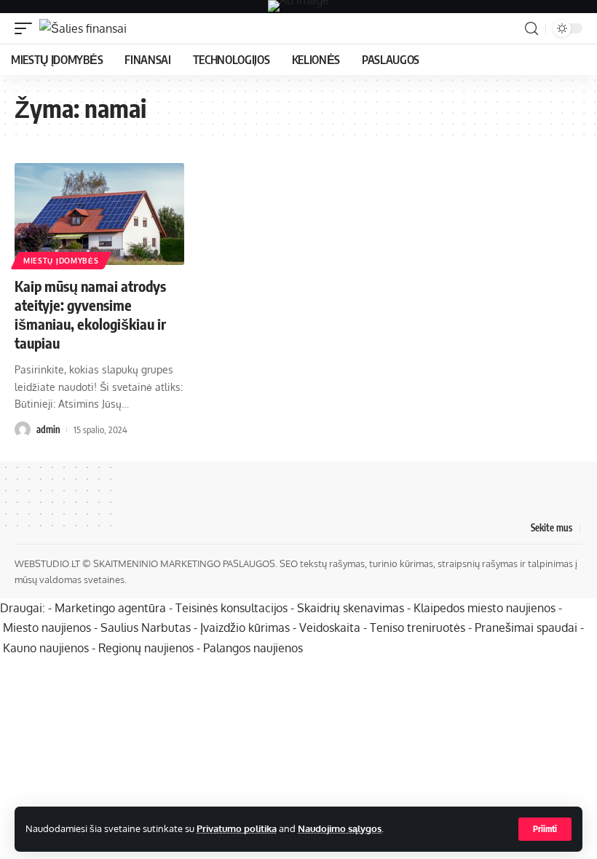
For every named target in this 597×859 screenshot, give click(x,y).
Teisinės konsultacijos (231, 608)
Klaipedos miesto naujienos (485, 608)
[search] (531, 28)
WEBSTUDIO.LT (47, 563)
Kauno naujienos (46, 648)
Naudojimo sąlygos (339, 828)
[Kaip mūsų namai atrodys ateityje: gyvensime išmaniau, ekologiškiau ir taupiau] (99, 214)
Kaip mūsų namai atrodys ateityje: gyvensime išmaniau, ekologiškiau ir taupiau (90, 314)
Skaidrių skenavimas (350, 608)
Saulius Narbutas (145, 627)
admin (48, 429)
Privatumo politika (237, 828)
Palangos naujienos (253, 648)
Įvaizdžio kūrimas (245, 627)
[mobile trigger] (27, 28)
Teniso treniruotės (417, 627)
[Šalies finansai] (83, 28)
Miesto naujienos (47, 627)
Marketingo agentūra (110, 608)
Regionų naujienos (146, 648)
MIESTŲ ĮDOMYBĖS (61, 260)
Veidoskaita (329, 627)
